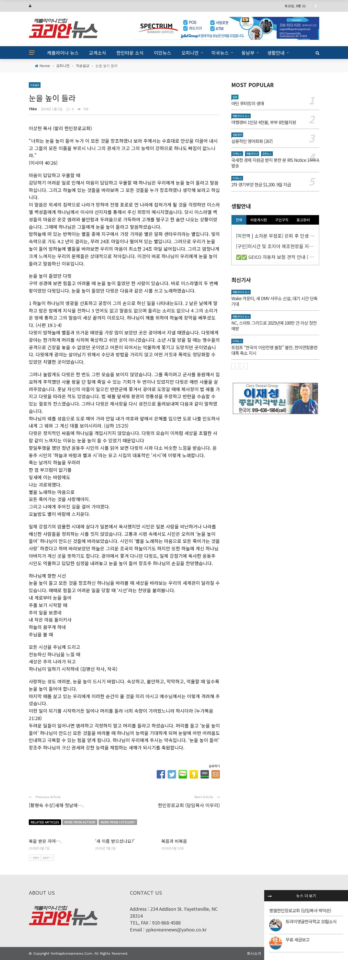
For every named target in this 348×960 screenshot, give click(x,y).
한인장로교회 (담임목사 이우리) (189, 805)
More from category (118, 822)
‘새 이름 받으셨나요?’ (115, 841)
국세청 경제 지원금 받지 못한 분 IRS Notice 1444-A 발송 (275, 163)
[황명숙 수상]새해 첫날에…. (56, 805)
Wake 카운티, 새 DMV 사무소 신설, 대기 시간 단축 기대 (274, 301)
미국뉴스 (220, 52)
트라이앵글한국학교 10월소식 (311, 921)
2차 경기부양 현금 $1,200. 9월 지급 (261, 184)
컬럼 (235, 97)
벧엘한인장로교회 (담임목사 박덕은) (300, 910)
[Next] (244, 366)
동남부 (248, 52)
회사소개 (254, 953)
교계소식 (97, 52)
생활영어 (237, 135)
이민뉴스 (162, 52)
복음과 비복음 (174, 841)
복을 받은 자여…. (45, 841)
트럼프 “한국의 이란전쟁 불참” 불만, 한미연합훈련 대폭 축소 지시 (274, 350)
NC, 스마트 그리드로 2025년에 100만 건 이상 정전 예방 (274, 326)
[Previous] (235, 366)
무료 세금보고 (298, 939)
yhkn (33, 108)
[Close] (269, 895)
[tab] (239, 220)
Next (46, 858)
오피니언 (190, 52)
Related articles (45, 822)
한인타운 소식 (130, 52)
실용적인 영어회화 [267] (252, 141)
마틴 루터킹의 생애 (247, 103)
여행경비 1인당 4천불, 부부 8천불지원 (263, 122)
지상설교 (34, 85)
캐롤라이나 (252, 153)
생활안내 (276, 52)
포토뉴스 (267, 153)
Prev (36, 858)
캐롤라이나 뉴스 (63, 52)
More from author (79, 822)
